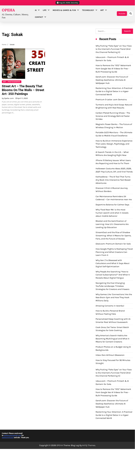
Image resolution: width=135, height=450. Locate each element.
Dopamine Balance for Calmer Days (112, 204)
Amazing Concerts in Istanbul (110, 306)
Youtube (122, 13)
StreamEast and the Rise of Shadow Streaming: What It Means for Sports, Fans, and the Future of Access (113, 235)
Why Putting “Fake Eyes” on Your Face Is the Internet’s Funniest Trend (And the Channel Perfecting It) (114, 49)
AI (36, 10)
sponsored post (8, 437)
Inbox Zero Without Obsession (110, 355)
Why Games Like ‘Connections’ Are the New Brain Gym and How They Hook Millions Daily (114, 297)
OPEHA (8, 10)
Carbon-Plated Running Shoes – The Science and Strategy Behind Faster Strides (113, 116)
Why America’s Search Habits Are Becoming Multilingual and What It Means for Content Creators (112, 338)
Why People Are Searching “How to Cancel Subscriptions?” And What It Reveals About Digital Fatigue (113, 274)
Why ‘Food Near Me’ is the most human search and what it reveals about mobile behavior (112, 212)
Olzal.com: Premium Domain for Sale (113, 244)
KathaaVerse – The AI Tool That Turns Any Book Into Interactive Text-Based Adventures (113, 180)
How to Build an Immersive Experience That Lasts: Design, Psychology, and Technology (114, 144)
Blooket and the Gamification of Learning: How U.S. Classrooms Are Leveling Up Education (112, 224)
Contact (39, 17)
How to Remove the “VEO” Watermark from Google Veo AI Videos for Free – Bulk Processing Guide (113, 68)
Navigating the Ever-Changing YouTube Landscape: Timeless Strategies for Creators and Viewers (112, 286)
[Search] (130, 13)
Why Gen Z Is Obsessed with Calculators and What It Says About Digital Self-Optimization (112, 263)
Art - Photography (11, 82)
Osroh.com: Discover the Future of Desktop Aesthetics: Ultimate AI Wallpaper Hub (112, 80)
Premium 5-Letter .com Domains (111, 99)
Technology (88, 10)
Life (44, 10)
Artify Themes (88, 445)
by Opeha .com (8, 98)
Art (102, 10)
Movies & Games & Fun (64, 10)
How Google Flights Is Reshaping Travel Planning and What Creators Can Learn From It (114, 252)
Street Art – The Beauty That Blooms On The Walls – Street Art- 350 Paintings (23, 90)
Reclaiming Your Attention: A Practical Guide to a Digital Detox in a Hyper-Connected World (114, 91)
